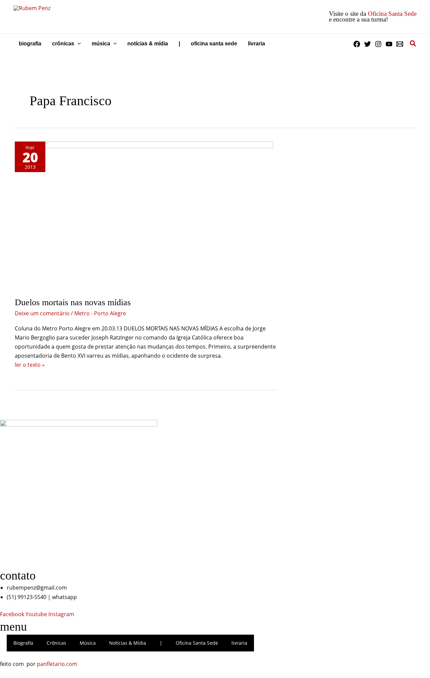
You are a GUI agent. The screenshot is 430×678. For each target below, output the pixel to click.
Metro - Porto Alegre (100, 313)
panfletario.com (57, 664)
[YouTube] (389, 44)
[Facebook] (356, 44)
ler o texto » (30, 364)
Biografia (23, 643)
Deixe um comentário (42, 313)
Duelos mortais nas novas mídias (73, 302)
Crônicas (56, 643)
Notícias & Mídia (127, 643)
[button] (77, 44)
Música (88, 643)
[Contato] (399, 44)
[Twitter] (367, 44)
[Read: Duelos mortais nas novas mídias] (144, 215)
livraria (239, 643)
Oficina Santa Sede (392, 13)
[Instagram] (378, 44)
